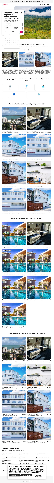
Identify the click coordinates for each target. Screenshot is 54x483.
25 (7, 44)
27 (11, 44)
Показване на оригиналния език (37, 1)
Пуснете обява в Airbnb (45, 4)
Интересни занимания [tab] (20, 450)
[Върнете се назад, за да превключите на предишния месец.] (5, 31)
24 (5, 44)
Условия (30, 481)
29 (15, 44)
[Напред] (28, 50)
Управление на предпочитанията (38, 476)
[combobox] (13, 25)
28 (13, 44)
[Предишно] (25, 50)
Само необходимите (26, 475)
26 (9, 44)
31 (5, 47)
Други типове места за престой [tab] (8, 450)
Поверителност (25, 481)
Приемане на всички (14, 475)
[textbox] (8, 28)
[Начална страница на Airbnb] (4, 4)
